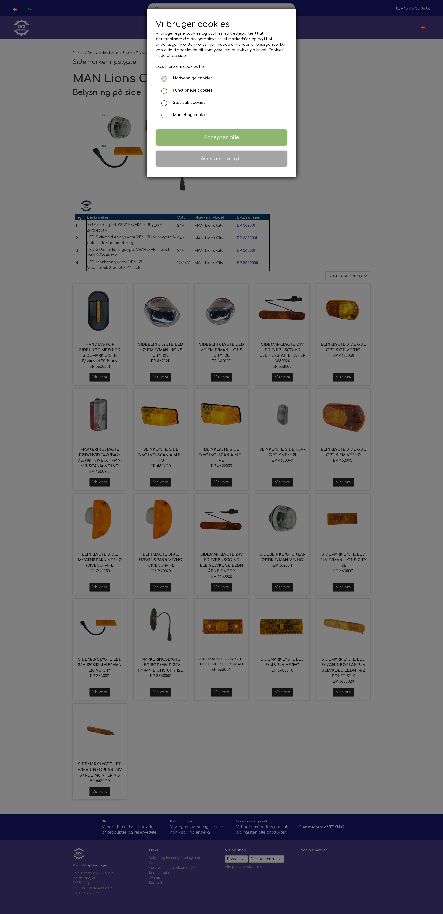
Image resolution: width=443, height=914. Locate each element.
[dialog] (221, 457)
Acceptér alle (221, 137)
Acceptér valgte (222, 158)
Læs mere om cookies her (181, 67)
